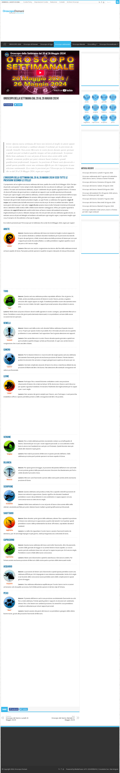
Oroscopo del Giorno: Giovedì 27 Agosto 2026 (98, 199)
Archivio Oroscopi (73, 2)
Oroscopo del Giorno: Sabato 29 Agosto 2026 (97, 186)
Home (5, 44)
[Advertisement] (75, 22)
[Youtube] (104, 2)
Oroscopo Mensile (79, 44)
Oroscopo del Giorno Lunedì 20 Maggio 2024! (17, 718)
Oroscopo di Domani (31, 44)
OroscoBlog (92, 44)
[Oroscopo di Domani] (13, 11)
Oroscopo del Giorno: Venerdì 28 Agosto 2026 (98, 189)
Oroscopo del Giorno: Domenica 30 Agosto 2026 (98, 182)
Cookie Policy (27, 2)
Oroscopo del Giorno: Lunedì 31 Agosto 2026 (97, 173)
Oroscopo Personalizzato (108, 44)
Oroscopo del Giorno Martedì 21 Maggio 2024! (63, 718)
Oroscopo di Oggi (46, 44)
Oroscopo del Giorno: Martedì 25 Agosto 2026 (98, 206)
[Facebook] (101, 2)
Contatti (62, 2)
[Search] (117, 2)
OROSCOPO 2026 (15, 44)
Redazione (53, 2)
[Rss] (99, 2)
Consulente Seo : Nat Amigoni (108, 769)
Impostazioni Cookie (41, 2)
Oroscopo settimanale (62, 44)
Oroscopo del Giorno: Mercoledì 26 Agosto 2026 (98, 202)
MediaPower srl (80, 769)
